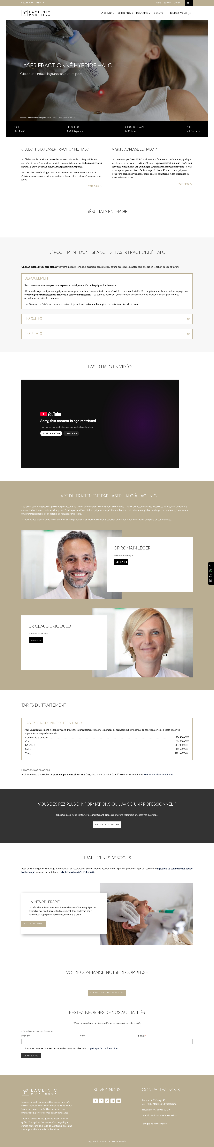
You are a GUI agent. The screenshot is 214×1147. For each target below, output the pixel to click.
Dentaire (142, 13)
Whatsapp (41, 3)
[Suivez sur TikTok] (107, 1101)
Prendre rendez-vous (107, 824)
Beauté (158, 13)
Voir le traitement (33, 924)
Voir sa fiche (121, 562)
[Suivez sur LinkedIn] (112, 1101)
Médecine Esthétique (36, 117)
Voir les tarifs (193, 131)
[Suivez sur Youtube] (118, 1101)
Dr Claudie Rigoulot (51, 626)
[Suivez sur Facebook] (95, 1101)
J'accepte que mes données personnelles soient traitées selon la (71, 1048)
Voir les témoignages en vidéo (107, 993)
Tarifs (158, 3)
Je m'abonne (31, 1056)
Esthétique (125, 13)
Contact (178, 3)
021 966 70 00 (27, 3)
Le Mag (167, 3)
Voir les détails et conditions (158, 774)
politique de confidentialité (103, 1048)
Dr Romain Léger (132, 548)
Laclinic (106, 13)
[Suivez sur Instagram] (101, 1101)
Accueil (23, 117)
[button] (189, 3)
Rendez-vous (178, 13)
